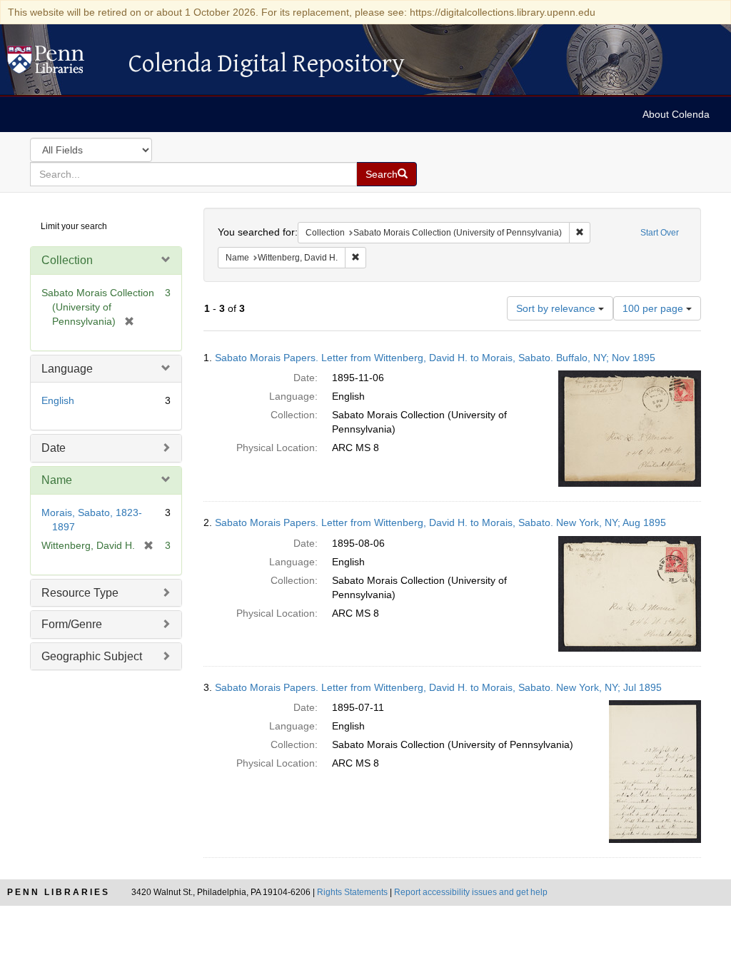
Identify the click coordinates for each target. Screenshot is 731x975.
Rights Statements (352, 892)
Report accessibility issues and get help (471, 892)
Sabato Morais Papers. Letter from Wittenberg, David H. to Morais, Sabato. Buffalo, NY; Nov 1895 (435, 357)
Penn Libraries (58, 892)
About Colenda (676, 114)
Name (56, 480)
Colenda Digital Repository (60, 63)
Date (53, 448)
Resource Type (80, 593)
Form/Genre (71, 624)
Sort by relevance (557, 308)
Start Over (659, 233)
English (57, 400)
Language (67, 369)
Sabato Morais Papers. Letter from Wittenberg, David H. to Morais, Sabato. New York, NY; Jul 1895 (438, 687)
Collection (67, 260)
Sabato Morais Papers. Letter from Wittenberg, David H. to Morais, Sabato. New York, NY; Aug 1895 (440, 522)
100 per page (654, 308)
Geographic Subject (91, 656)
